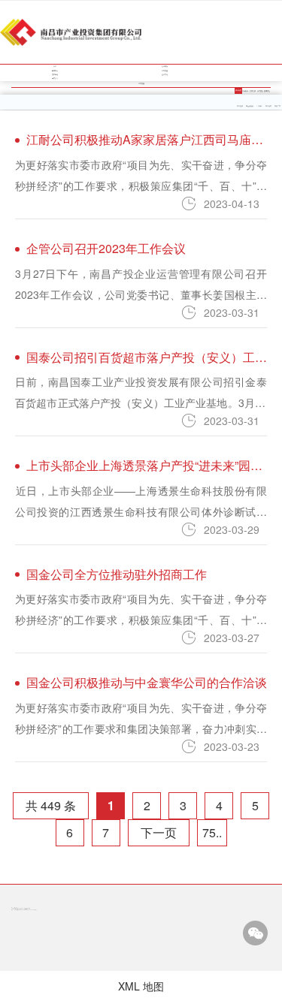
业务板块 (245, 91)
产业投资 (240, 106)
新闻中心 (55, 70)
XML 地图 (141, 985)
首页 (54, 66)
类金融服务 (249, 106)
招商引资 (253, 91)
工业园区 (259, 106)
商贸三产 (277, 106)
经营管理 (165, 70)
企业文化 (165, 74)
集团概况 (165, 66)
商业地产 (268, 106)
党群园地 (55, 74)
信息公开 (55, 78)
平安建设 (260, 91)
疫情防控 (267, 91)
